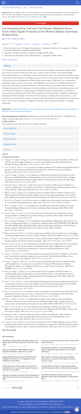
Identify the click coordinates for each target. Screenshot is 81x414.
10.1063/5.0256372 (72, 236)
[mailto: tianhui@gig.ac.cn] (55, 43)
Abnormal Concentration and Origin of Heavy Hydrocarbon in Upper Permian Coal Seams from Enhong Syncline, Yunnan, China (21, 377)
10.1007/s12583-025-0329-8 (48, 190)
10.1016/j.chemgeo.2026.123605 (38, 164)
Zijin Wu (5, 44)
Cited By (7, 150)
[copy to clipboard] (44, 17)
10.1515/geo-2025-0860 (23, 268)
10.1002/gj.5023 (70, 304)
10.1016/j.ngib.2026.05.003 (67, 197)
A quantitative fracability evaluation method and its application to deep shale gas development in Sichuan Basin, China (59, 376)
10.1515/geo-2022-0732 (42, 319)
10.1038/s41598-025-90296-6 (60, 203)
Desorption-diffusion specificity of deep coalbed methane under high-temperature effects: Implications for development (59, 367)
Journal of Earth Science (11, 7)
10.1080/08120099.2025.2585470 (19, 278)
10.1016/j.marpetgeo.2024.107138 (20, 288)
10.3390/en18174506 (15, 210)
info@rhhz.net (59, 412)
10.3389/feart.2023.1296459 (66, 327)
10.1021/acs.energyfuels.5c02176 (20, 218)
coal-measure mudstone (43, 109)
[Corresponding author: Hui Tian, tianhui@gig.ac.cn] (53, 43)
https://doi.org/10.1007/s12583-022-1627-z (42, 119)
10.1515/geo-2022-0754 (42, 258)
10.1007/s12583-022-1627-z (34, 17)
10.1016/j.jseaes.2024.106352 (48, 296)
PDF (41, 23)
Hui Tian (46, 44)
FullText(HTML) (10, 128)
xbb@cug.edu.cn (57, 404)
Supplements (10, 144)
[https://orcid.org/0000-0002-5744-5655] (57, 43)
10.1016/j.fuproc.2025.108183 (60, 241)
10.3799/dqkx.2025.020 (16, 230)
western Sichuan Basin (19, 109)
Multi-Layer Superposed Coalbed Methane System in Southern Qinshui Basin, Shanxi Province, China (19, 350)
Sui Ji (27, 44)
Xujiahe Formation (61, 109)
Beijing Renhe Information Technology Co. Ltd (34, 412)
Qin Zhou (36, 44)
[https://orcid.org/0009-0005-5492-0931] (12, 43)
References (9, 134)
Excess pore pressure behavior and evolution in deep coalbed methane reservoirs (60, 341)
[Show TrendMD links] (77, 387)
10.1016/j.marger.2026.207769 (32, 172)
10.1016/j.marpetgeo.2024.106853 (40, 311)
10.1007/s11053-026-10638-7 (26, 182)
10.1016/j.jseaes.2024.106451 (18, 251)
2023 (25, 7)
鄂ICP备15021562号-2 (57, 401)
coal (31, 109)
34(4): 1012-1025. (36, 7)
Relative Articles (10, 139)
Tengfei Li (18, 44)
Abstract (7, 66)
